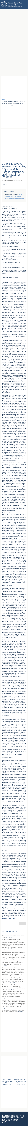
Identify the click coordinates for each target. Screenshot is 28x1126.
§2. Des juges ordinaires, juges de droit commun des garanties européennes (14, 196)
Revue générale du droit (10, 180)
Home (3, 99)
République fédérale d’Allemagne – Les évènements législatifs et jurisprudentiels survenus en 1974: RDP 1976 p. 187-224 (12, 962)
